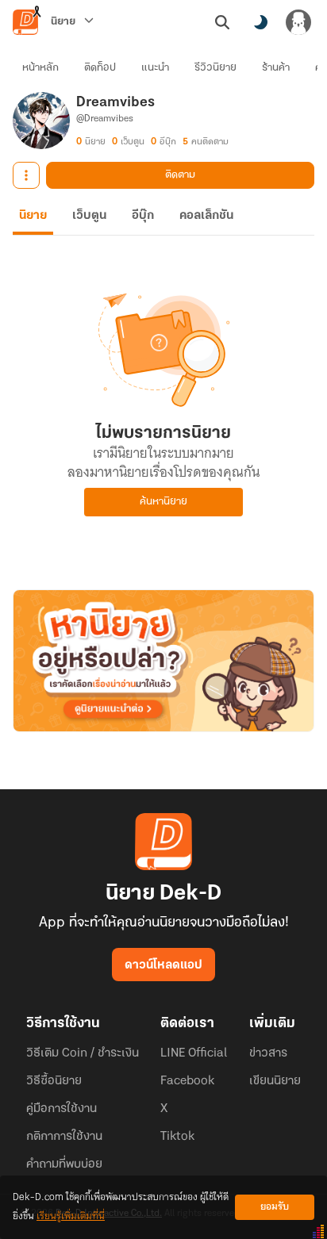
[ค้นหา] (222, 22)
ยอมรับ (274, 1207)
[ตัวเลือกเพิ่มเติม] (26, 175)
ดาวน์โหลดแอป (163, 965)
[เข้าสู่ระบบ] (298, 22)
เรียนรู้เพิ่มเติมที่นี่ (71, 1216)
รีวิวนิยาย (215, 68)
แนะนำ (155, 68)
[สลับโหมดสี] (260, 22)
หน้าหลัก (40, 68)
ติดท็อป (100, 68)
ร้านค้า (276, 68)
